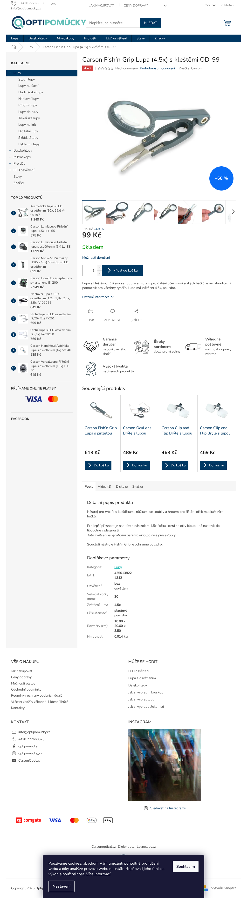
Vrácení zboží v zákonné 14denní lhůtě (39, 701)
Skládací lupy (28, 137)
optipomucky (28, 746)
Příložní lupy (27, 105)
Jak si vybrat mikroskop (145, 692)
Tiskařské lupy (29, 118)
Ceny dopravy (136, 5)
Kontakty (18, 708)
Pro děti (19, 163)
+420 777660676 (31, 739)
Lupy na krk (27, 124)
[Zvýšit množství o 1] (99, 268)
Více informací (98, 874)
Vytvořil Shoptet (223, 888)
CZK (208, 5)
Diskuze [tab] (122, 486)
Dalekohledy (23, 150)
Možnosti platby (23, 683)
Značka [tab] (137, 486)
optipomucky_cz (30, 753)
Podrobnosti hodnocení (157, 68)
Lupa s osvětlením (142, 678)
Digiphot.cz (126, 846)
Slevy (18, 176)
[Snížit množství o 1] (99, 273)
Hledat (150, 23)
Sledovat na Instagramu (168, 808)
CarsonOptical (29, 760)
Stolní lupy (26, 79)
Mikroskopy (22, 157)
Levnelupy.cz (146, 846)
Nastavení (61, 886)
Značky (19, 183)
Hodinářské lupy (30, 92)
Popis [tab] (89, 486)
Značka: (190, 68)
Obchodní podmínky (26, 689)
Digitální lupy (28, 131)
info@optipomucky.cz (34, 732)
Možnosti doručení (96, 257)
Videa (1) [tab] (104, 486)
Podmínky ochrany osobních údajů (36, 695)
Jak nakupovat (101, 5)
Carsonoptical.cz (103, 846)
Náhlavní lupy (28, 98)
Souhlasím (185, 866)
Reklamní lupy (29, 144)
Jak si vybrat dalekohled (146, 706)
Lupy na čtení (28, 85)
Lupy (17, 73)
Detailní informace (95, 297)
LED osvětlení (24, 170)
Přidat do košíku (125, 270)
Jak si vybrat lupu (141, 699)
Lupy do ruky (28, 112)
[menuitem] (14, 38)
